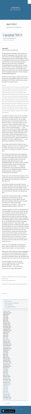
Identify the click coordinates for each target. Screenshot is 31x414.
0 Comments (4, 293)
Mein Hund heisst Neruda (8, 40)
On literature (9, 305)
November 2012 (7, 363)
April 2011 (5, 391)
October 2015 (6, 311)
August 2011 (6, 385)
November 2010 (7, 398)
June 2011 (5, 388)
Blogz (17, 407)
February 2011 (6, 394)
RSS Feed (7, 403)
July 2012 (5, 369)
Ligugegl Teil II (12, 35)
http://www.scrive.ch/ (10, 27)
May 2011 (5, 390)
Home (13, 407)
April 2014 (5, 338)
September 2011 (7, 384)
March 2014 (18, 27)
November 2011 (7, 381)
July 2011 (5, 387)
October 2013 (6, 347)
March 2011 (6, 393)
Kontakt (21, 409)
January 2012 (6, 378)
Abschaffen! (8, 301)
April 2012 (5, 373)
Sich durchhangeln (10, 306)
